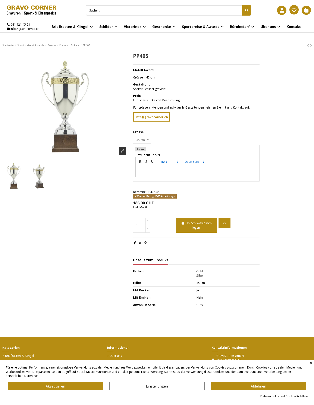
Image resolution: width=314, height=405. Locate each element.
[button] (168, 161)
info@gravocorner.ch (24, 29)
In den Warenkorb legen (199, 225)
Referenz (139, 192)
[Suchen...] (246, 10)
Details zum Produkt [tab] (150, 260)
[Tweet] (140, 243)
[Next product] (311, 45)
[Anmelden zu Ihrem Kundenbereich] (282, 10)
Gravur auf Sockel (147, 155)
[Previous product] (308, 45)
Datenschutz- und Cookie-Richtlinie (284, 396)
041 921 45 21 (20, 24)
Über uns (116, 356)
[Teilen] (135, 243)
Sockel (140, 149)
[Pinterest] (145, 243)
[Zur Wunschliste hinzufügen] (224, 223)
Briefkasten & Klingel (19, 356)
